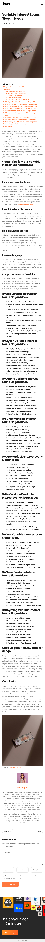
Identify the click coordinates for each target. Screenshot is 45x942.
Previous (8, 831)
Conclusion (9, 126)
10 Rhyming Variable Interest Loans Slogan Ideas (22, 122)
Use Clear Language (14, 97)
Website (36, 870)
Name (6, 870)
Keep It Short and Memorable (17, 93)
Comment (8, 852)
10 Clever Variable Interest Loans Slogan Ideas (21, 120)
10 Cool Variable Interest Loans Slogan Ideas (20, 117)
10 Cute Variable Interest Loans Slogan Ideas (20, 111)
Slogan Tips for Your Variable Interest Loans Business (19, 88)
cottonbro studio (15, 767)
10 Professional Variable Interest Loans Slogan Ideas (21, 114)
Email (21, 870)
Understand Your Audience (16, 91)
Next (38, 831)
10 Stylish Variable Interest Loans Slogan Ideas (21, 104)
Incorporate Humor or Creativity (18, 100)
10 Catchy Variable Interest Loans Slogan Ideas (21, 106)
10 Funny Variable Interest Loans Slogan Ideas (21, 108)
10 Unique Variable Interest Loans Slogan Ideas (21, 102)
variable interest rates (26, 204)
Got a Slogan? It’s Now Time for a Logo (18, 124)
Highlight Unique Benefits (16, 95)
